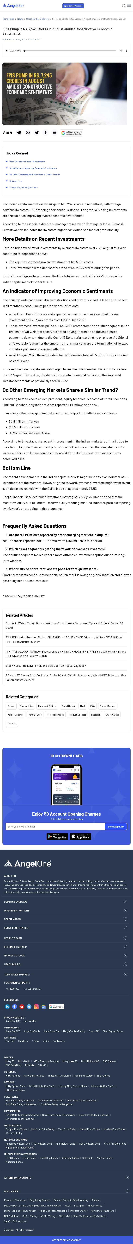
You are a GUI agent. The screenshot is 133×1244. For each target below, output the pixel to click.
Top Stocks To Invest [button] (17, 974)
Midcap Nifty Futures (59, 1075)
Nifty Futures (13, 1075)
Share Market (112, 714)
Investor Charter (78, 1210)
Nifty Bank (24, 1061)
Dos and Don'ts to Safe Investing (71, 1200)
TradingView (59, 1041)
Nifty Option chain (15, 1086)
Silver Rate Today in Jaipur (20, 1118)
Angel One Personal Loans (53, 1210)
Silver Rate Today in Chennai (94, 1114)
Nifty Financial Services (46, 1061)
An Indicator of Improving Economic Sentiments (33, 168)
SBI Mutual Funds (42, 1143)
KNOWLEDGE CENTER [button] (16, 927)
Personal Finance (55, 714)
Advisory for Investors (102, 1210)
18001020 (14, 988)
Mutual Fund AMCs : (16, 1139)
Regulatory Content (40, 1200)
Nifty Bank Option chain (42, 1086)
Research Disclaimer (15, 1200)
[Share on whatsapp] (27, 132)
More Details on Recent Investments (27, 161)
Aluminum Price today (42, 1129)
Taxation (12, 723)
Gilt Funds (87, 1157)
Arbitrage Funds (70, 1157)
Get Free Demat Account (66, 1240)
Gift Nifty (43, 1065)
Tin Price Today (14, 1133)
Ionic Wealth (30, 1021)
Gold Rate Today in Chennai (81, 1100)
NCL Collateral (11, 1216)
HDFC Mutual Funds (89, 1143)
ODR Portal (64, 1216)
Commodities (26, 706)
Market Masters (107, 706)
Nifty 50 (10, 1061)
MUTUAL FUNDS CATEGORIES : (21, 1154)
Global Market (68, 706)
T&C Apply (79, 1205)
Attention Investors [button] (17, 1177)
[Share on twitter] (36, 132)
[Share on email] (54, 132)
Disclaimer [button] (11, 1191)
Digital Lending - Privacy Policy (20, 1210)
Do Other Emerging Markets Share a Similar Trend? (35, 174)
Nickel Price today (90, 1129)
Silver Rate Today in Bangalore (58, 1114)
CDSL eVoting (29, 1216)
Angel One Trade (32, 1031)
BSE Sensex (109, 1061)
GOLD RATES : (11, 1096)
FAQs (67, 1205)
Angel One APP (13, 1031)
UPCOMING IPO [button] (12, 964)
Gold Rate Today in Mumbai (20, 1100)
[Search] (124, 5)
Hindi (82, 706)
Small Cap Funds (49, 1157)
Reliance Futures (83, 1075)
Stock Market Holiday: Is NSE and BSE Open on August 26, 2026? (46, 665)
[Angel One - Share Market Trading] (13, 5)
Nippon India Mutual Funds (20, 1147)
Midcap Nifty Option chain (73, 1086)
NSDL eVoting (47, 1216)
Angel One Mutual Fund (18, 1143)
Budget (11, 706)
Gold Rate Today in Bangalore (56, 1104)
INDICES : (9, 1057)
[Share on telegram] (19, 132)
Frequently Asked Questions (24, 187)
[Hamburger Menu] (129, 5)
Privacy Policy (95, 1205)
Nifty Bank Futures (34, 1075)
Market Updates (16, 714)
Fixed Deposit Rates (113, 1031)
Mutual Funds (35, 714)
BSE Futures (103, 1075)
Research (95, 714)
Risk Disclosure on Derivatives (89, 1216)
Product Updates (77, 714)
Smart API (94, 1031)
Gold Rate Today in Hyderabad (21, 1104)
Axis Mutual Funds (65, 1143)
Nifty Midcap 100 (90, 1061)
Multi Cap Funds (14, 1161)
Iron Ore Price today (114, 1129)
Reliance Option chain (102, 1086)
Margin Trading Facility (74, 1031)
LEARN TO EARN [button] (13, 938)
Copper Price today (16, 1129)
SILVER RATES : (12, 1110)
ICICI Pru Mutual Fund (115, 1143)
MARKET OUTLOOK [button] (14, 955)
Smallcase (23, 1041)
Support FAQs (35, 988)
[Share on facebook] (45, 132)
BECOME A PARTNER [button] (15, 946)
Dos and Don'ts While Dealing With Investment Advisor (32, 1205)
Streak (35, 1041)
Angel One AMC (13, 1021)
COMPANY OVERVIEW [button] (15, 901)
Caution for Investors (15, 1221)
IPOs (92, 706)
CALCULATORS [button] (12, 919)
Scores (95, 1200)
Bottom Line (16, 181)
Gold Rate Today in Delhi (51, 1100)
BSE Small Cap (13, 1065)
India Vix (29, 1065)
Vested (46, 1041)
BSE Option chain (15, 1089)
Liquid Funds (29, 1157)
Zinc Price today (67, 1129)
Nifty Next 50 (70, 1061)
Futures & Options (47, 706)
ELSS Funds (12, 1157)
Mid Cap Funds (104, 1157)
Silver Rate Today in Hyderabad (22, 1114)
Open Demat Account (73, 6)
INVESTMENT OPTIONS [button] (16, 910)
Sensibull (10, 1041)
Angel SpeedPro (52, 1031)
